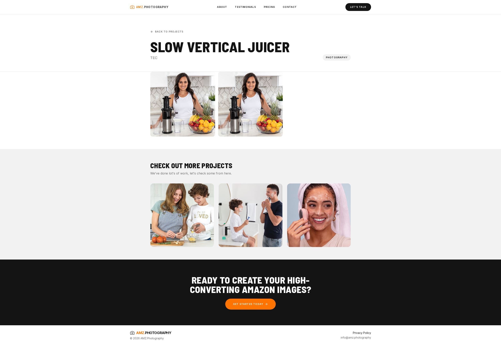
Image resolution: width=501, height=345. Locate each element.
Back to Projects (169, 31)
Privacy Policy (362, 332)
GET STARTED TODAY (248, 304)
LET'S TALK (358, 6)
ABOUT (222, 6)
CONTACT (290, 6)
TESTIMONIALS (245, 6)
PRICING (269, 6)
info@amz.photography (356, 337)
